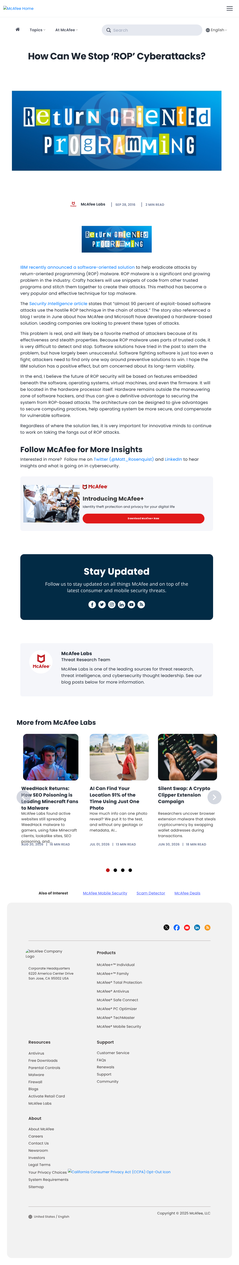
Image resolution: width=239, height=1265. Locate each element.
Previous (24, 797)
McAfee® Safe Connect (117, 1000)
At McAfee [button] (65, 30)
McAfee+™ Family (113, 973)
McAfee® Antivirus (113, 991)
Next (214, 797)
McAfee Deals (187, 893)
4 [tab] (130, 870)
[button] (216, 30)
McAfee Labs (93, 204)
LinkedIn (173, 459)
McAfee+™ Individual (116, 964)
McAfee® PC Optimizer (117, 1009)
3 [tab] (123, 870)
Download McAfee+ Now (143, 518)
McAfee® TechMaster (116, 1017)
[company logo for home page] (18, 8)
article (58, 304)
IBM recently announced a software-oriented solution (77, 267)
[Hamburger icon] (230, 8)
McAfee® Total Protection (119, 982)
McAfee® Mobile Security (119, 1026)
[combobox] (216, 30)
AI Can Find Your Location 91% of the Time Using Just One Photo (114, 798)
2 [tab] (115, 870)
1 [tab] (108, 870)
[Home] (18, 30)
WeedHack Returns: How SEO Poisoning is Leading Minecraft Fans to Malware (49, 798)
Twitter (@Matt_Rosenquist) (124, 459)
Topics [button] (36, 30)
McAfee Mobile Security (105, 893)
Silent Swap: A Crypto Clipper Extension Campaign (184, 795)
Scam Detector (151, 893)
